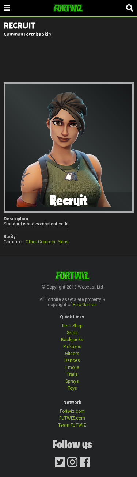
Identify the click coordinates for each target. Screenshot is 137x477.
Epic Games (85, 304)
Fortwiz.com (72, 411)
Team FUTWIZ (72, 425)
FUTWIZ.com (72, 418)
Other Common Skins (47, 241)
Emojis (72, 367)
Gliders (72, 353)
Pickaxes (72, 346)
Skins (72, 332)
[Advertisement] (68, 59)
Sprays (72, 381)
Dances (72, 360)
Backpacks (72, 339)
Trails (72, 374)
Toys (72, 388)
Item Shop (72, 325)
